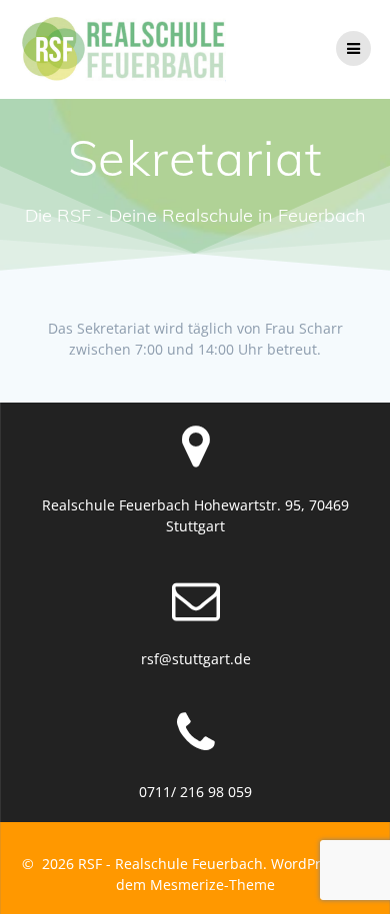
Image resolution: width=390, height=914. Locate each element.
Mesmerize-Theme (212, 884)
